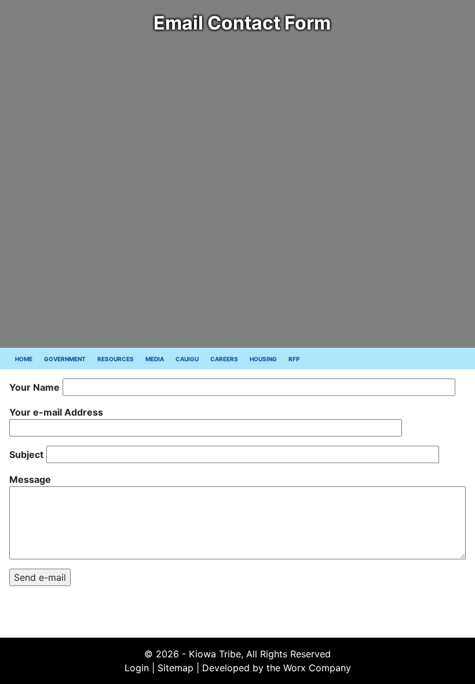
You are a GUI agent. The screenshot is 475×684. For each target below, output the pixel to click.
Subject (26, 454)
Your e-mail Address (56, 412)
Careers (224, 358)
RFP (293, 358)
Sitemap (175, 668)
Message (30, 479)
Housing (263, 358)
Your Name (34, 387)
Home (23, 358)
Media (154, 358)
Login (137, 668)
